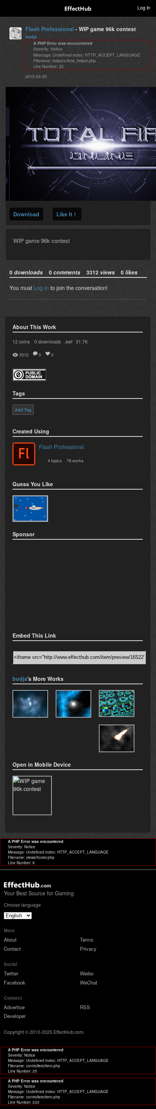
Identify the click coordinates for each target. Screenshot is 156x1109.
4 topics (55, 460)
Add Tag (23, 410)
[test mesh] (116, 703)
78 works (75, 460)
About (10, 939)
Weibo (87, 973)
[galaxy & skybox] (73, 704)
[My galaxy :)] (30, 704)
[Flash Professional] (23, 455)
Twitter (11, 973)
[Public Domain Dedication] (29, 379)
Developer (15, 1015)
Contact (12, 948)
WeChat (88, 982)
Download (26, 214)
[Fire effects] (30, 508)
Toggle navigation (9, 7)
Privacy (88, 948)
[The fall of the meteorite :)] (116, 738)
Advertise (14, 1007)
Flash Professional (49, 29)
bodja (31, 36)
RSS (85, 1007)
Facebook (14, 982)
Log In (41, 287)
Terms (87, 939)
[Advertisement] (50, 583)
